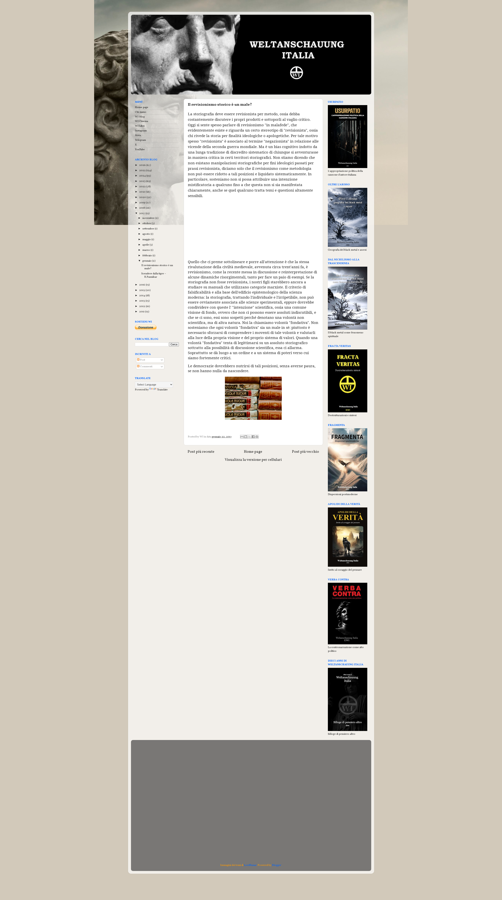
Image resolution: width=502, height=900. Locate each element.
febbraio (147, 255)
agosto (146, 234)
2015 (142, 290)
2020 (142, 197)
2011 (142, 312)
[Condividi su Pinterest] (257, 437)
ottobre (147, 223)
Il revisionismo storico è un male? (157, 267)
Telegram (140, 140)
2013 (142, 301)
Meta (138, 135)
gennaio (147, 261)
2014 (142, 295)
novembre (148, 218)
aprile (146, 245)
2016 (142, 285)
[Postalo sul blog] (246, 437)
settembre (148, 229)
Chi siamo (140, 112)
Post (142, 360)
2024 (142, 176)
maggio (146, 239)
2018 (142, 208)
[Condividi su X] (249, 437)
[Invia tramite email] (242, 437)
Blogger (276, 865)
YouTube (140, 149)
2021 (142, 192)
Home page (253, 451)
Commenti (145, 366)
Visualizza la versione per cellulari (253, 459)
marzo (146, 250)
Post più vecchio (305, 451)
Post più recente (201, 451)
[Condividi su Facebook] (253, 437)
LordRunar (250, 865)
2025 (142, 170)
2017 (142, 213)
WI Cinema (141, 121)
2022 (142, 186)
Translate (162, 390)
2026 (142, 165)
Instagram (141, 131)
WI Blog (140, 117)
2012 (142, 306)
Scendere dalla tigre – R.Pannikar (153, 275)
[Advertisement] (253, 229)
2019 (142, 203)
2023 (142, 181)
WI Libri (140, 126)
